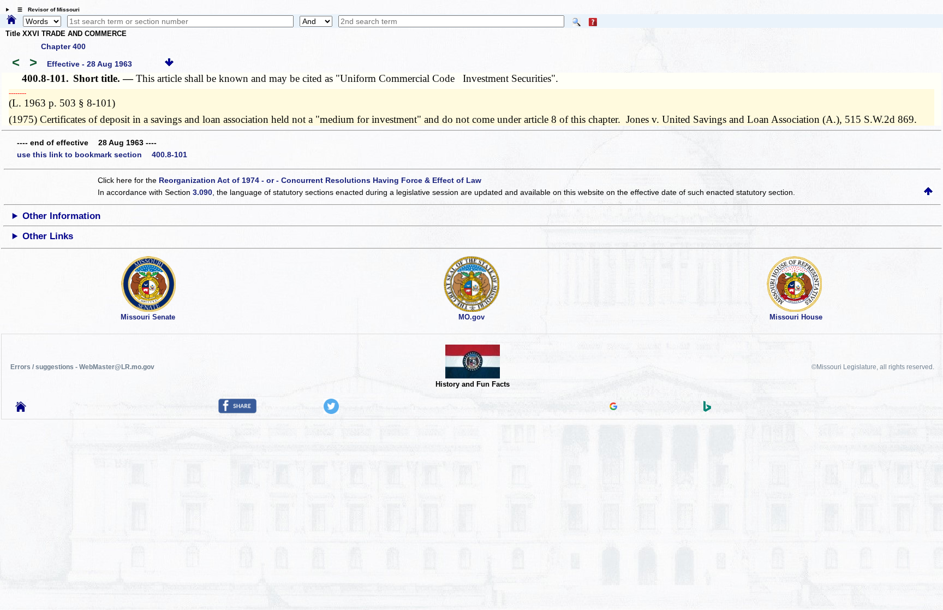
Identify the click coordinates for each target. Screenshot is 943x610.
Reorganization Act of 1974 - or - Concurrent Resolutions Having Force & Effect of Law (320, 180)
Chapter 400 (63, 46)
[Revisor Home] (20, 409)
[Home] (11, 20)
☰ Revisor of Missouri (46, 10)
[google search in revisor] (613, 407)
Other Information (61, 216)
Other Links (47, 236)
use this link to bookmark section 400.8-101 (102, 154)
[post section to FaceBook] (237, 410)
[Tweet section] (331, 411)
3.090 (202, 192)
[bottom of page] (169, 64)
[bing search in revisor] (707, 409)
